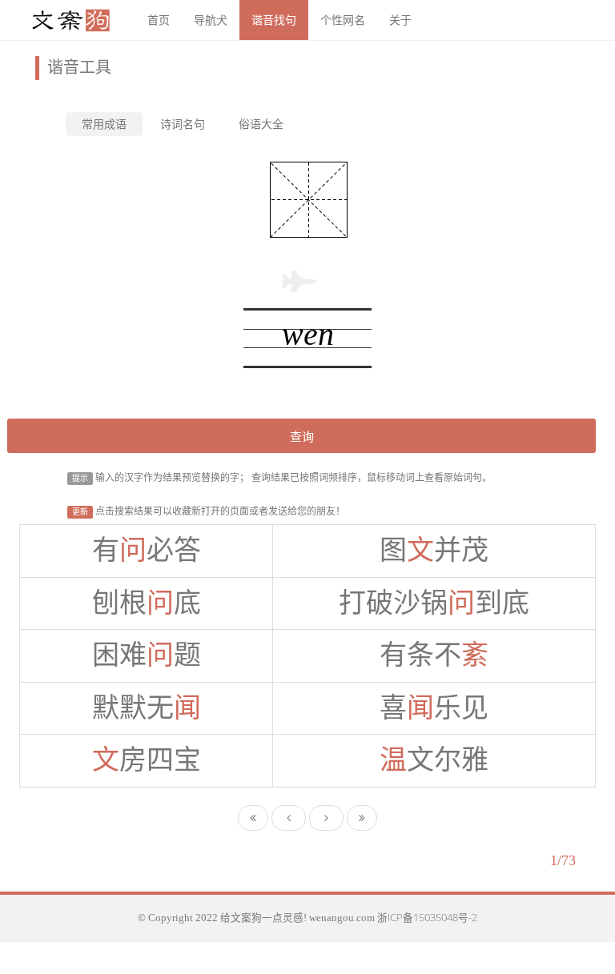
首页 (158, 19)
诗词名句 (182, 123)
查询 (302, 436)
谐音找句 (273, 19)
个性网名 (342, 19)
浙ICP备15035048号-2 (427, 917)
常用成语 (104, 123)
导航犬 (210, 19)
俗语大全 (261, 123)
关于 (400, 19)
